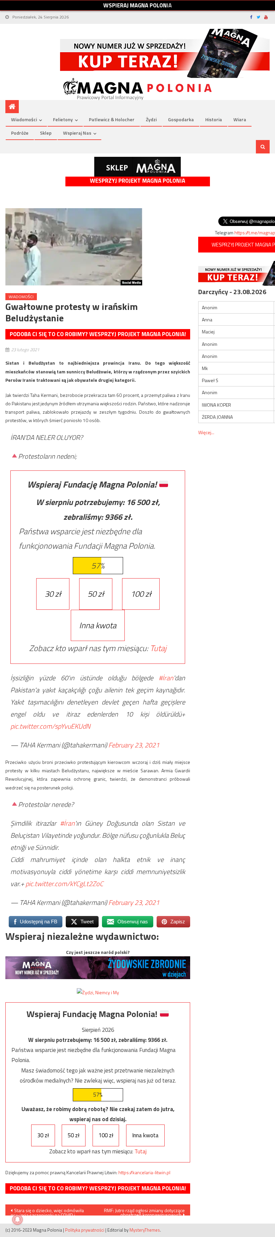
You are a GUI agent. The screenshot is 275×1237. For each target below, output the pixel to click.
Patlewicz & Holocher (111, 119)
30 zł (53, 594)
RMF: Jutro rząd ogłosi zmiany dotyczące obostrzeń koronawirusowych (144, 1211)
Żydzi (151, 119)
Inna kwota (97, 625)
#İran (166, 678)
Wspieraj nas (77, 132)
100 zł (140, 594)
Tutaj (158, 648)
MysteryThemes (144, 1230)
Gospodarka (181, 119)
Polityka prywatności (84, 1230)
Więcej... (206, 432)
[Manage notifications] (17, 1219)
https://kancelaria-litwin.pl (144, 1172)
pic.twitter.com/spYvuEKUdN (50, 726)
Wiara (239, 119)
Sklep (46, 132)
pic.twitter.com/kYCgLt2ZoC (64, 883)
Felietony (63, 119)
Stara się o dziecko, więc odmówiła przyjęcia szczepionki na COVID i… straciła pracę (47, 1211)
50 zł (96, 594)
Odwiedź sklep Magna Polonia (137, 167)
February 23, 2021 (133, 745)
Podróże (20, 132)
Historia (213, 119)
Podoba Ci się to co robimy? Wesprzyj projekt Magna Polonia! (98, 334)
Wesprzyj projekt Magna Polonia (137, 181)
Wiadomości (24, 119)
